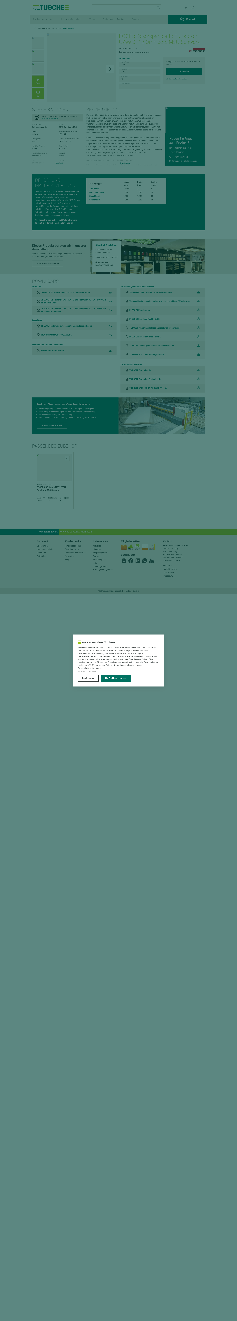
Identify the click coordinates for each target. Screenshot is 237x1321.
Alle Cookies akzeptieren (116, 678)
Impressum (82, 672)
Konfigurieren (88, 678)
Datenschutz (92, 672)
